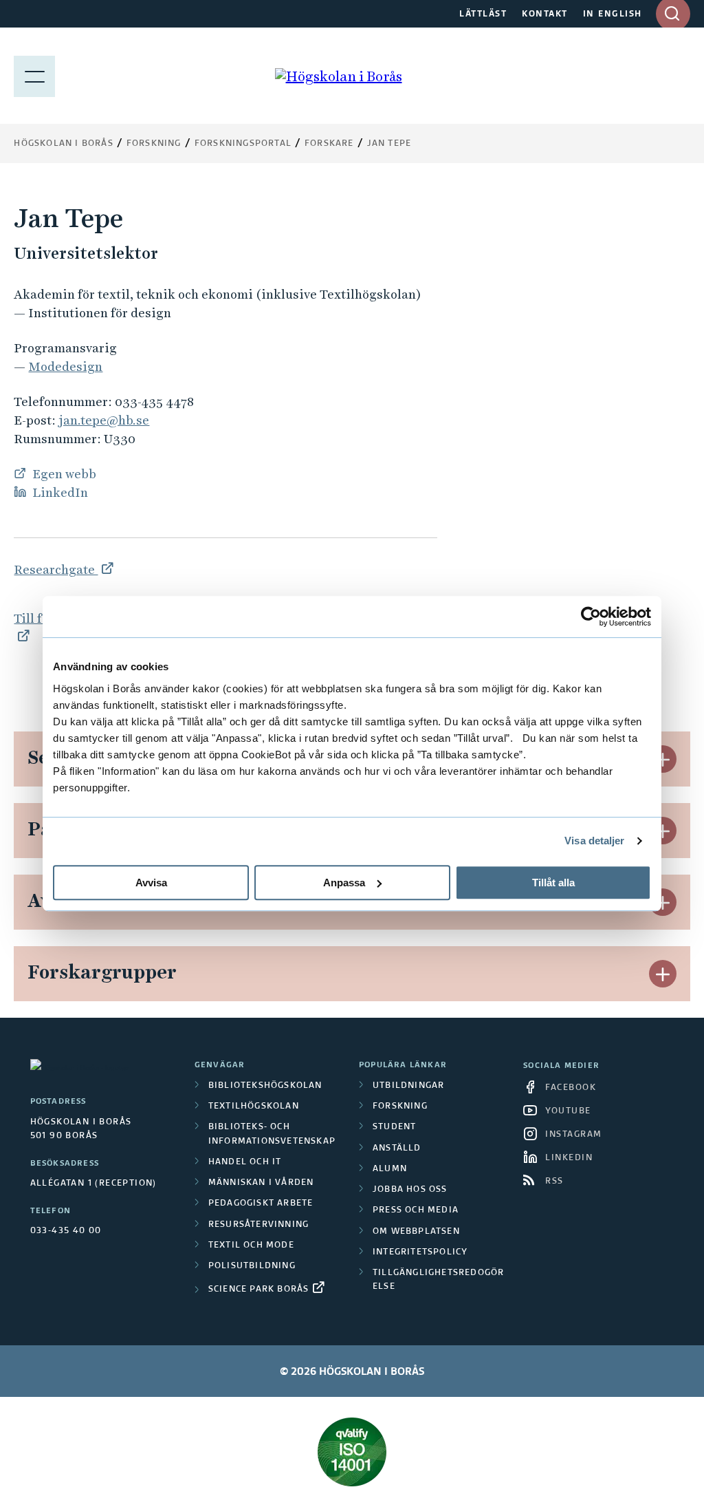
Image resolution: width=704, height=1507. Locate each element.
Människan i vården (261, 1183)
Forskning (154, 144)
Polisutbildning (252, 1266)
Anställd (397, 1148)
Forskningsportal (243, 144)
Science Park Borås (258, 1289)
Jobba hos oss (410, 1190)
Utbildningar (408, 1086)
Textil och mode (251, 1245)
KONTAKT (545, 14)
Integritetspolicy (420, 1252)
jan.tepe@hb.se (103, 420)
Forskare (329, 144)
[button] (662, 759)
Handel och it (245, 1162)
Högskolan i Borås (63, 144)
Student (394, 1127)
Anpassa (344, 882)
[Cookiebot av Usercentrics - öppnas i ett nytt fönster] (591, 616)
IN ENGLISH (612, 14)
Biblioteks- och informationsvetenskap (272, 1134)
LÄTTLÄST (483, 14)
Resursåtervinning (258, 1225)
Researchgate (56, 569)
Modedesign (65, 366)
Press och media (416, 1210)
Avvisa (151, 882)
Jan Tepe (389, 144)
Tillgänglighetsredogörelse (438, 1280)
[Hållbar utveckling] (352, 1452)
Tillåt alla (553, 882)
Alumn (390, 1169)
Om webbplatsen (416, 1232)
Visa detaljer (594, 840)
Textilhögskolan (253, 1106)
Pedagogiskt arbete (261, 1203)
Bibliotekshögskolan (265, 1086)
